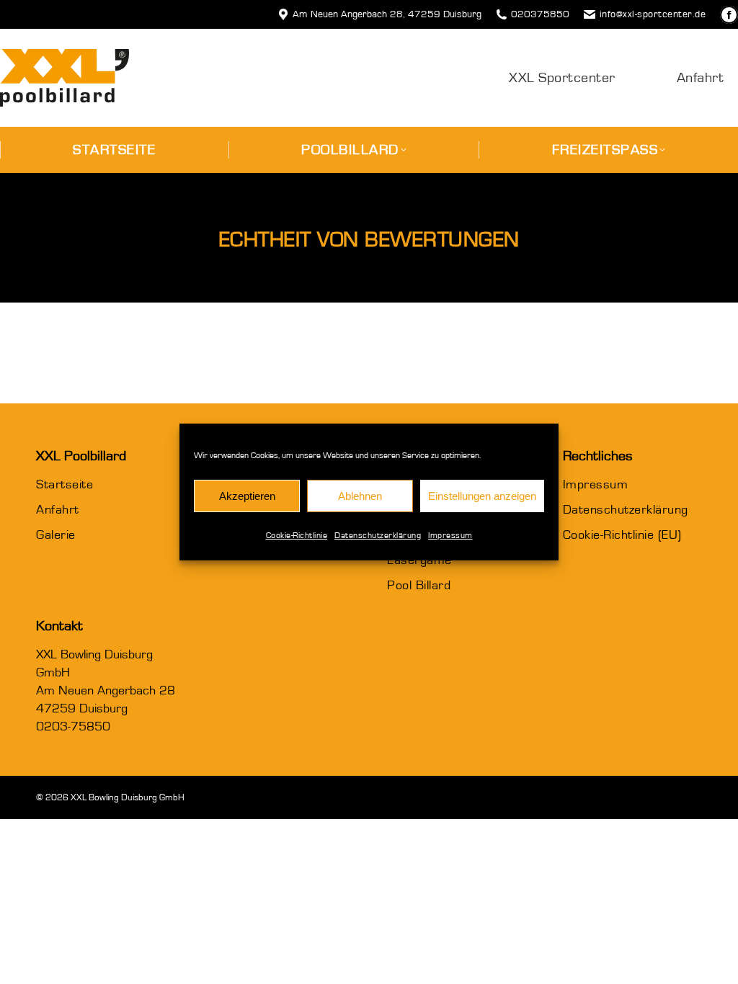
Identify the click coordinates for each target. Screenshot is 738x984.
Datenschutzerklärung (377, 535)
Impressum (450, 535)
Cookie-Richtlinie (297, 535)
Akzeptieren (247, 496)
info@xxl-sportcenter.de (653, 14)
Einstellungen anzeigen (482, 496)
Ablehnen (360, 496)
